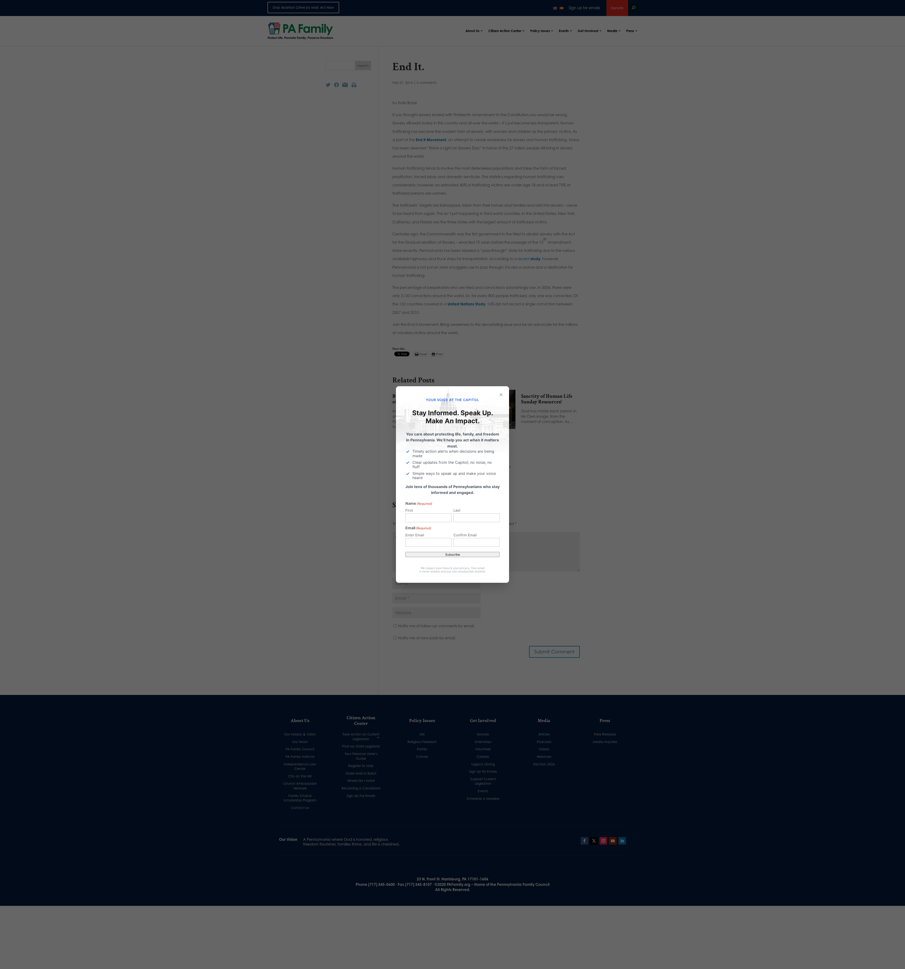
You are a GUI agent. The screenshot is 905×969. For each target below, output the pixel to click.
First (409, 510)
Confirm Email (465, 535)
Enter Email (414, 535)
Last (456, 510)
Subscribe (452, 554)
